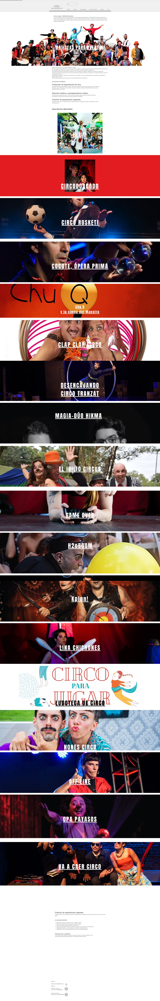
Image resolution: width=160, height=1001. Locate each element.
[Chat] (66, 988)
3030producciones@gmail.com (57, 983)
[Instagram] (66, 984)
